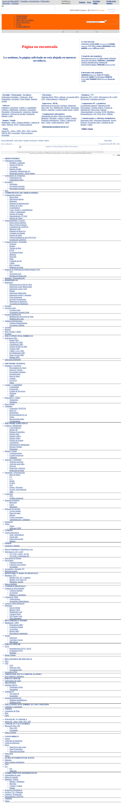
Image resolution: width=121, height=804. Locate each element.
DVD (16, 125)
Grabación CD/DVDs (17, 408)
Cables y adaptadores (17, 212)
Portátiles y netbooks (17, 163)
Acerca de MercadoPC (10, 1)
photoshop (106, 46)
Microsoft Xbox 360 (12, 726)
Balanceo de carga (16, 267)
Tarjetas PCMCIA (16, 165)
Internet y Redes (11, 451)
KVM (104, 112)
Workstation (6, 99)
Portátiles (12, 653)
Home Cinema (10, 655)
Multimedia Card (15, 612)
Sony (95, 75)
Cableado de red (107, 122)
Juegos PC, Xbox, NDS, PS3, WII (18, 722)
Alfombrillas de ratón (49, 116)
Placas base (95, 110)
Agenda (12, 378)
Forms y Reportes (16, 487)
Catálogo (46, 140)
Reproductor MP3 (16, 625)
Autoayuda (13, 537)
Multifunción (58, 108)
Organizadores (14, 421)
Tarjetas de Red (15, 248)
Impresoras (9, 282)
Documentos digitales (17, 372)
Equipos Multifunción (13, 314)
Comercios (27, 112)
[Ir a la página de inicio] (28, 13)
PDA (7, 661)
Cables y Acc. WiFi (16, 351)
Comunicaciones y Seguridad (16, 242)
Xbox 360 (13, 728)
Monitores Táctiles (16, 582)
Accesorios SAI (15, 274)
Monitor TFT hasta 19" (18, 580)
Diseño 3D (13, 430)
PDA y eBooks (60, 97)
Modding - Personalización (15, 278)
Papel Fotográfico (16, 749)
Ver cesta (101, 10)
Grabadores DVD (16, 651)
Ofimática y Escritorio (10, 108)
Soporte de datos (15, 235)
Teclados (8, 327)
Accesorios (13, 167)
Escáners (63, 106)
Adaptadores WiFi (16, 344)
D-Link (97, 77)
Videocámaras (14, 599)
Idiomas (12, 541)
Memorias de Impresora (18, 302)
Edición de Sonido (16, 440)
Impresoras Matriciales (17, 293)
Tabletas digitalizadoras (90, 62)
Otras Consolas (10, 732)
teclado (112, 44)
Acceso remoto (15, 511)
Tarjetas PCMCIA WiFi (18, 347)
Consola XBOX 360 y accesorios (19, 132)
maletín (84, 48)
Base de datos (14, 376)
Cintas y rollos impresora (54, 122)
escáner (90, 48)
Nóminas (12, 393)
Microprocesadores (16, 199)
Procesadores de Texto (17, 368)
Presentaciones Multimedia (19, 445)
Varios (11, 417)
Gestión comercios (16, 498)
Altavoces (13, 638)
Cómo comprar (18, 140)
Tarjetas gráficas (97, 108)
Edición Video (14, 438)
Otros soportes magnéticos (14, 762)
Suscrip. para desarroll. (17, 490)
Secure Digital (14, 608)
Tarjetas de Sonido (16, 214)
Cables (89, 125)
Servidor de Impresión (17, 299)
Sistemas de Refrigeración (19, 203)
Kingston (105, 79)
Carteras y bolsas (63, 118)
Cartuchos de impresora (13, 741)
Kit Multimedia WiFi (17, 353)
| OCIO (18, 25)
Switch (113, 120)
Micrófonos (13, 642)
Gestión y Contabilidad (13, 385)
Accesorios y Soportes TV (14, 569)
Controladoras (14, 208)
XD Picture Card (15, 616)
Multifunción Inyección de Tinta (21, 317)
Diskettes (8, 760)
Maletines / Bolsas (11, 779)
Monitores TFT (10, 575)
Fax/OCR (13, 381)
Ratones (103, 110)
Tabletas (110, 114)
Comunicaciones (15, 453)
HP (102, 75)
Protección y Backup (17, 468)
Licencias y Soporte (12, 546)
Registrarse (83, 10)
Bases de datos (14, 513)
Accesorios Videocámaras (19, 601)
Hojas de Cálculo (15, 370)
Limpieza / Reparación (13, 794)
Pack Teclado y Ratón (13, 332)
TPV (6, 191)
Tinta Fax (13, 771)
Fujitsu (83, 79)
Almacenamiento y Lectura (91, 112)
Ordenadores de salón (13, 681)
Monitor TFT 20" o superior (19, 578)
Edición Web (14, 434)
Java (11, 485)
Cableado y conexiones (13, 707)
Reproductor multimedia (18, 633)
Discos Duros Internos (17, 223)
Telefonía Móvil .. (11, 685)
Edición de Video (15, 218)
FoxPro (12, 483)
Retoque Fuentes (15, 447)
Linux (11, 505)
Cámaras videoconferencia (14, 603)
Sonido (7, 636)
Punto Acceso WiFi (16, 355)
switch (102, 48)
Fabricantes (45, 1)
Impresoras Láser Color (18, 289)
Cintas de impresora (12, 743)
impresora (84, 46)
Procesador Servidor (17, 188)
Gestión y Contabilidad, (28, 108)
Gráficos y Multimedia (10, 110)
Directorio (6, 3)
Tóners (62, 120)
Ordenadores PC (15, 178)
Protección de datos (16, 470)
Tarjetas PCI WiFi (16, 342)
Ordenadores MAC (16, 180)
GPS (43, 99)
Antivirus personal (16, 462)
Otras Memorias (15, 618)
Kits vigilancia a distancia (14, 676)
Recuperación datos (16, 419)
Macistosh (13, 507)
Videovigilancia (52, 99)
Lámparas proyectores (17, 565)
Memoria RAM (110, 65)
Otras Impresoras (15, 297)
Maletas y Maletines (16, 782)
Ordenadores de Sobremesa (15, 176)
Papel (67, 122)
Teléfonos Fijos (15, 702)
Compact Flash (15, 614)
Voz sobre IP (14, 694)
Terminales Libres (16, 687)
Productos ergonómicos (50, 120)
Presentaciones (14, 374)
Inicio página (108, 140)
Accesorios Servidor (17, 186)
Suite (11, 492)
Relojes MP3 (14, 631)
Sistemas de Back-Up (17, 231)
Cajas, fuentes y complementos (20, 210)
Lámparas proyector (97, 99)
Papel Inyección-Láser (17, 747)
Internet (12, 515)
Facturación (13, 389)
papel (113, 46)
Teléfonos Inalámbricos (18, 700)
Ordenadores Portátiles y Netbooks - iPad (17, 97)
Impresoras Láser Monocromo (20, 287)
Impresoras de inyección (50, 106)
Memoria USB (14, 229)
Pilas (6, 713)
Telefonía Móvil (47, 97)
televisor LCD (104, 44)
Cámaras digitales (23, 122)
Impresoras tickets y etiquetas (20, 295)
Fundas (73, 118)
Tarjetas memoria (25, 125)
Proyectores (85, 99)
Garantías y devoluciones (30, 1)
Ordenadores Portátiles (13, 161)
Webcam (10, 125)
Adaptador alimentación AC (19, 171)
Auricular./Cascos (16, 640)
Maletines (45, 118)
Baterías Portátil (15, 169)
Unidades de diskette (17, 233)
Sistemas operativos (12, 500)
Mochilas (53, 118)
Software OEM (15, 528)
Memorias (13, 201)
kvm (97, 48)
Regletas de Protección (17, 276)
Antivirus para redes (16, 464)
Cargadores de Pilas (12, 711)
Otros (7, 715)
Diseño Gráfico (15, 436)
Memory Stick (14, 610)
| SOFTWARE (21, 18)
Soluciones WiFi (87, 120)
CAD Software (15, 428)
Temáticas (13, 402)
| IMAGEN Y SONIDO (25, 20)
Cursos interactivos (12, 533)
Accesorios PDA (72, 97)
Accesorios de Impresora (18, 304)
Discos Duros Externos (18, 225)
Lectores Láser (10, 308)
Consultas (40, 140)
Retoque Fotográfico (17, 432)
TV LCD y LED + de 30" (19, 554)
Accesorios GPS (15, 670)
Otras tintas (9, 754)
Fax (51, 108)
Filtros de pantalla (64, 116)
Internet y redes (7, 116)
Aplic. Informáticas (16, 535)
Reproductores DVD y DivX (20, 649)
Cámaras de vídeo (11, 597)
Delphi (12, 481)
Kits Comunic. (14, 265)
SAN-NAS (101, 114)
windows (99, 46)
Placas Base (13, 197)
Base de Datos (14, 475)
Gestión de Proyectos (17, 391)
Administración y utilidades (19, 520)
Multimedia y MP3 (9, 122)
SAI (89, 46)
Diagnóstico (13, 413)
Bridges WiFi (14, 357)
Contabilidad (14, 387)
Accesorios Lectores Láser (19, 312)
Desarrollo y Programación (12, 112)
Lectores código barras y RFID (67, 110)
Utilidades (8, 406)
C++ (11, 479)
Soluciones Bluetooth (102, 120)
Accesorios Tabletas (16, 325)
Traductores (13, 400)
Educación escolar (16, 539)
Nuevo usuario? (74, 10)
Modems (12, 255)
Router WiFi (14, 340)
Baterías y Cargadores (17, 595)
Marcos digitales (11, 584)
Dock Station (25, 99)
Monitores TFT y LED (89, 97)
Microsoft (13, 502)
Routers (83, 125)
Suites (11, 383)
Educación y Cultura (12, 398)
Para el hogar (10, 404)
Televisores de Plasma (13, 558)
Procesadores (86, 65)
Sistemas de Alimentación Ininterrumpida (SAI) (22, 270)
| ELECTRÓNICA (23, 22)
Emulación (30, 114)
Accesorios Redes (16, 252)
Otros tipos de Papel (16, 751)
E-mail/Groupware (16, 455)
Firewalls (12, 257)
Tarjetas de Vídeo (16, 206)
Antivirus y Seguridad (27, 110)
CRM (11, 395)
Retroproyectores (11, 571)
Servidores (93, 60)
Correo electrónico (16, 517)
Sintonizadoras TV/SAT (18, 216)
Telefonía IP (63, 99)
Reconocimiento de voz (18, 415)
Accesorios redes (94, 122)
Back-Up (12, 411)
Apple (91, 77)
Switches (12, 244)
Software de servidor (18, 114)
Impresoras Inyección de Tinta (20, 285)
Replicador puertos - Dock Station (22, 173)
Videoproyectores (16, 563)
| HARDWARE (22, 16)
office (94, 46)
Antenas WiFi (14, 349)
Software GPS (14, 668)
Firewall (84, 122)
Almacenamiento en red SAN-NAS (22, 237)
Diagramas (13, 449)
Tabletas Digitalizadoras (14, 321)
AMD (83, 81)
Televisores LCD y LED (108, 97)
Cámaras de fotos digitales (14, 588)
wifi (94, 48)
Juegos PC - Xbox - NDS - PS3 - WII (16, 131)
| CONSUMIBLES (23, 27)
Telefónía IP (103, 62)
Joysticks (8, 334)
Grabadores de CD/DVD (18, 227)
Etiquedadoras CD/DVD (14, 797)
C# (10, 477)
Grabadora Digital (16, 627)
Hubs (11, 259)
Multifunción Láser (16, 319)
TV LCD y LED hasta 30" (19, 556)
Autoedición (14, 443)
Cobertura (15, 3)
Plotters (67, 108)
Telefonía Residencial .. (13, 698)
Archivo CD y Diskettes (14, 792)
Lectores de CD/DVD (17, 240)
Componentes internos (89, 106)
